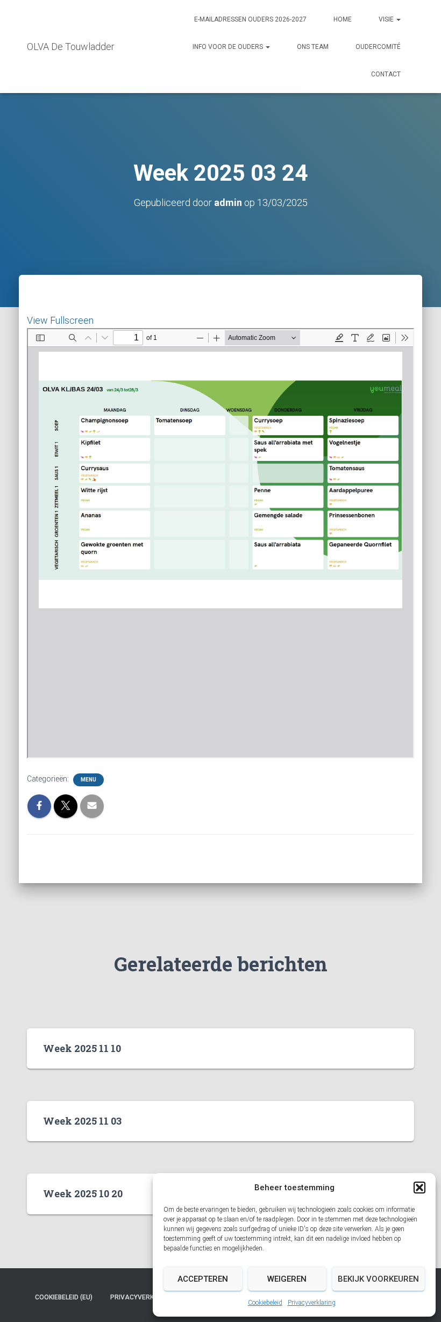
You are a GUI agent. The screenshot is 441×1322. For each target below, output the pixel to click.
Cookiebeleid (265, 1302)
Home (342, 19)
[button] (419, 1187)
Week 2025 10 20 (83, 1193)
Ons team (313, 47)
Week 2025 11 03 (82, 1120)
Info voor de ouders (229, 47)
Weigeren (287, 1279)
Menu (88, 780)
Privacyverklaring (312, 1302)
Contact (386, 74)
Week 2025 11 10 (82, 1048)
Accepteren (202, 1279)
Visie (387, 19)
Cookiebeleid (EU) (64, 1297)
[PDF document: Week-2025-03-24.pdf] (220, 543)
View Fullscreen (60, 320)
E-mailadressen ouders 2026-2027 (250, 19)
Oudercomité (378, 47)
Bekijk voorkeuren (378, 1279)
